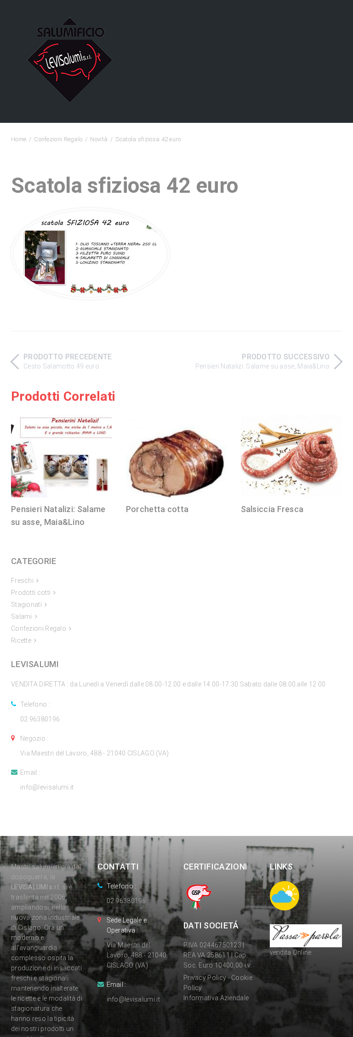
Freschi (22, 580)
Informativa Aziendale (216, 998)
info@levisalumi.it (47, 787)
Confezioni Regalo (58, 139)
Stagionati (26, 604)
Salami (21, 616)
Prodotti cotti (31, 592)
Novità (99, 139)
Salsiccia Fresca (272, 509)
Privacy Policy (204, 977)
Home (18, 139)
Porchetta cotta (157, 509)
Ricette (21, 640)
